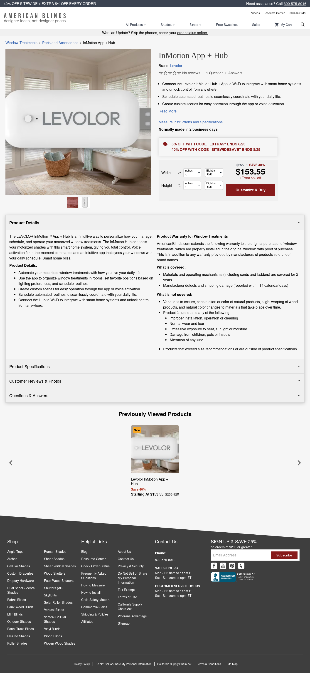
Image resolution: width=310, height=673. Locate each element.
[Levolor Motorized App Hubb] (72, 202)
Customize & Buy (251, 189)
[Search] (302, 24)
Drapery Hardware (20, 580)
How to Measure (93, 585)
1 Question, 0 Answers (224, 72)
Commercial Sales (94, 607)
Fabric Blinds (16, 599)
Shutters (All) (53, 588)
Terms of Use (127, 597)
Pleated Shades (18, 636)
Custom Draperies (20, 573)
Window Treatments (21, 42)
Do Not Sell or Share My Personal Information (132, 578)
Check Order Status (95, 566)
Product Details (24, 223)
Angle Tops (15, 551)
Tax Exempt (126, 589)
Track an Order (297, 13)
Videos (255, 13)
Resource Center (274, 13)
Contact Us (126, 558)
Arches (12, 558)
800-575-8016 (295, 3)
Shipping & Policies (94, 614)
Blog (84, 551)
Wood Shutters (54, 573)
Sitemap (124, 623)
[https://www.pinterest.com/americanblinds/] (232, 566)
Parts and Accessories (60, 42)
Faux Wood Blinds (20, 607)
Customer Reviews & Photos (35, 381)
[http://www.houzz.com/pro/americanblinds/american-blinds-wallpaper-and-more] (241, 566)
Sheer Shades (54, 558)
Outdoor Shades (19, 621)
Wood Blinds (53, 636)
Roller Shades (17, 643)
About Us (124, 551)
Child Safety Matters (95, 599)
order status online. (192, 32)
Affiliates (87, 621)
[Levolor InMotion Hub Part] (84, 202)
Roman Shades (55, 551)
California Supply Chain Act (130, 606)
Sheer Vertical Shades (60, 566)
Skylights (50, 595)
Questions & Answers (28, 395)
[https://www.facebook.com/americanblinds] (214, 566)
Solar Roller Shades (58, 602)
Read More (168, 111)
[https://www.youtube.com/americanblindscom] (223, 566)
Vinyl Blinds (52, 628)
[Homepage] (35, 18)
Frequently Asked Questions (93, 575)
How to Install (91, 592)
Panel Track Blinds (20, 628)
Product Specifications (29, 366)
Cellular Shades (18, 566)
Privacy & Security (131, 566)
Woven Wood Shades (59, 643)
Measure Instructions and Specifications (191, 122)
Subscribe (284, 555)
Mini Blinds (15, 614)
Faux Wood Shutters (59, 580)
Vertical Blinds (54, 609)
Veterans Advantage (132, 616)
